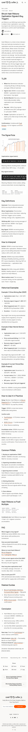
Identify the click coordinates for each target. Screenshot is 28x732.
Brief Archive (4, 657)
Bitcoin (11, 10)
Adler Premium (18, 643)
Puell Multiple (8, 417)
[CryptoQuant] (15, 717)
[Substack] (12, 717)
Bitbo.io (14, 554)
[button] (10, 714)
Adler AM (13, 638)
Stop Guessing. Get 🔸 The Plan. (18, 657)
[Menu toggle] (25, 2)
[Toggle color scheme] (14, 730)
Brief (14, 727)
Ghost (24, 725)
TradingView (8, 554)
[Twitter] (10, 717)
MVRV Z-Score (8, 422)
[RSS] (17, 717)
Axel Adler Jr (9, 724)
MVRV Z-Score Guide (10, 600)
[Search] (22, 2)
